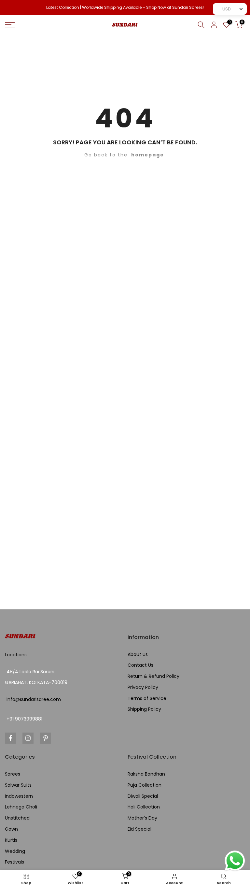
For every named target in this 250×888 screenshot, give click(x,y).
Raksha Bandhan (146, 774)
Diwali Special (143, 796)
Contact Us (140, 665)
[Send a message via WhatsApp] (235, 861)
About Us (138, 654)
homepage (147, 155)
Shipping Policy (144, 709)
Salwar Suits (18, 785)
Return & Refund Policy (153, 676)
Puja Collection (144, 785)
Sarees (12, 774)
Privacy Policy (143, 687)
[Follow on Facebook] (10, 738)
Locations (16, 655)
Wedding (15, 851)
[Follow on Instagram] (28, 738)
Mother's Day (142, 818)
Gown (11, 829)
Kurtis (11, 840)
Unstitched (17, 818)
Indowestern (19, 796)
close (14, 7)
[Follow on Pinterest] (45, 738)
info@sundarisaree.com (34, 699)
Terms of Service (147, 698)
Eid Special (139, 829)
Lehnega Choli (21, 807)
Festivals (14, 862)
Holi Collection (144, 807)
